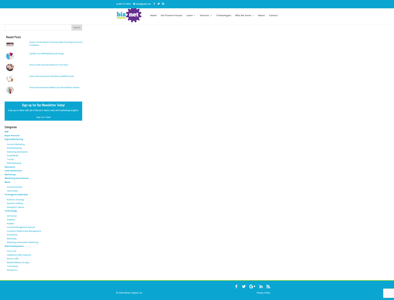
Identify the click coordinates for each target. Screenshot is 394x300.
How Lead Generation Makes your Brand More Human (54, 87)
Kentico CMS (13, 258)
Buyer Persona (12, 135)
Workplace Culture (15, 207)
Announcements (14, 187)
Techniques (12, 266)
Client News (12, 190)
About (261, 15)
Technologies (223, 15)
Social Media (12, 155)
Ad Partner (12, 215)
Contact (273, 15)
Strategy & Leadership (16, 194)
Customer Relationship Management (24, 231)
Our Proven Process (171, 15)
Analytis (10, 223)
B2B (6, 131)
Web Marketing (14, 163)
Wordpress (12, 270)
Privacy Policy (263, 292)
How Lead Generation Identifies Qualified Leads (51, 76)
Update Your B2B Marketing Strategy (46, 53)
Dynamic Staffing (15, 203)
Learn (189, 15)
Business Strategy (15, 199)
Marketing (10, 174)
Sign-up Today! (43, 117)
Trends (10, 159)
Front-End (11, 251)
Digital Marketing (14, 139)
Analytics (11, 219)
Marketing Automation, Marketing (22, 242)
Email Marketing (14, 148)
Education (10, 166)
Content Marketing (16, 144)
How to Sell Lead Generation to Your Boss (48, 64)
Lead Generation (13, 170)
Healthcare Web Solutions (19, 254)
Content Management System (21, 227)
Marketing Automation (17, 151)
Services (204, 15)
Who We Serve (243, 15)
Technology (11, 210)
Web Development (14, 246)
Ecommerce (12, 234)
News (7, 182)
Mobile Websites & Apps (18, 262)
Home (153, 15)
